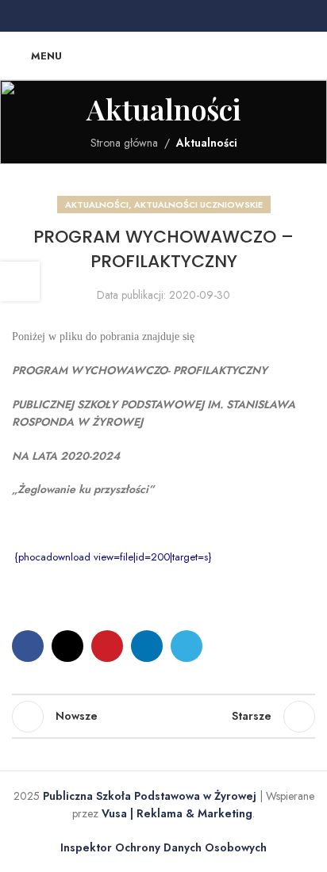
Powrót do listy (163, 716)
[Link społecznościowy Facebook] (125, 16)
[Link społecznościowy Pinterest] (163, 16)
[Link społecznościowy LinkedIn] (182, 16)
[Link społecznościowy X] (144, 16)
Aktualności (206, 143)
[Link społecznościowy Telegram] (201, 16)
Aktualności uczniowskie (198, 204)
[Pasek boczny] (20, 281)
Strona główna (124, 143)
